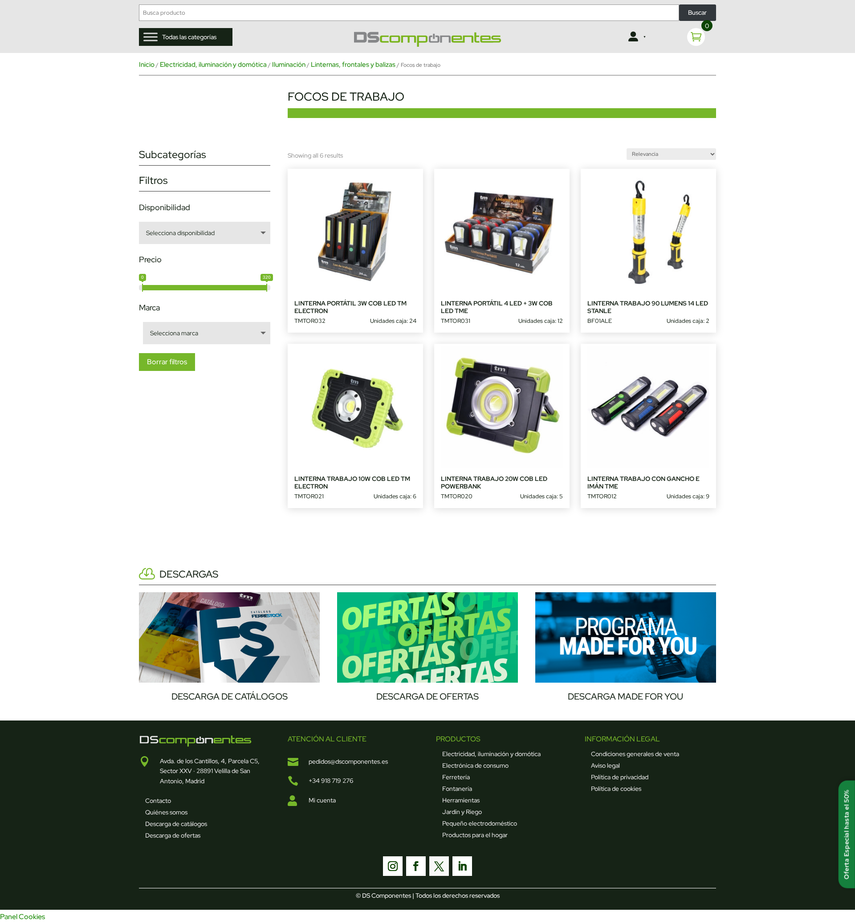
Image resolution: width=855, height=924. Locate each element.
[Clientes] (636, 37)
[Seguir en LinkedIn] (462, 866)
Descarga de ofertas (172, 835)
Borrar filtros (167, 361)
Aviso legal (605, 765)
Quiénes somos (166, 812)
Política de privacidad (619, 777)
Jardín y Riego (462, 812)
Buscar (697, 12)
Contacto (158, 801)
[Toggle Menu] (150, 37)
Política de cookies (616, 789)
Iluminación (288, 64)
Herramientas (461, 800)
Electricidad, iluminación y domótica (213, 64)
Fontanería (457, 789)
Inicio (147, 64)
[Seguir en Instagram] (393, 866)
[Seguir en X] (439, 866)
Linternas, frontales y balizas (353, 64)
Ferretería (456, 777)
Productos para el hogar (475, 835)
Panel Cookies (22, 916)
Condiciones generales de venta (635, 754)
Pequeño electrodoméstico (479, 823)
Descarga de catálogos (176, 824)
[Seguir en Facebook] (416, 866)
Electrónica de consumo (475, 765)
